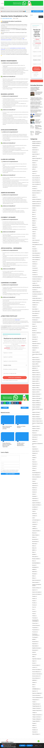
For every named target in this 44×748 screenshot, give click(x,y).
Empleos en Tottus (35, 426)
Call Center (34, 229)
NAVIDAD (34, 569)
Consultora (34, 289)
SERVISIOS (34, 680)
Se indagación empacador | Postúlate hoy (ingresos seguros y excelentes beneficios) (36, 107)
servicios (34, 667)
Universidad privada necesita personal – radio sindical (38, 93)
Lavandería (34, 524)
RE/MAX (33, 639)
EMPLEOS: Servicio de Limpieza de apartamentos (38, 115)
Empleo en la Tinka (35, 366)
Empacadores (34, 345)
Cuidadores (34, 304)
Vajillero (33, 725)
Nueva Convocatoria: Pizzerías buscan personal (7, 427)
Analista (33, 162)
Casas (33, 238)
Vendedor (34, 727)
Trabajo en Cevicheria (36, 708)
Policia (33, 613)
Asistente (34, 186)
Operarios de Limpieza (36, 592)
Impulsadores (34, 500)
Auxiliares (34, 197)
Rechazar (29, 745)
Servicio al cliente (35, 665)
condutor (34, 283)
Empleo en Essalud (35, 359)
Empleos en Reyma (35, 416)
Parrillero (34, 602)
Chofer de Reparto (35, 259)
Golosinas (34, 479)
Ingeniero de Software (36, 504)
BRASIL (33, 225)
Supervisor (34, 691)
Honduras (34, 489)
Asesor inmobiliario (35, 182)
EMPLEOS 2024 (35, 370)
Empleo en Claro (35, 357)
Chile (33, 246)
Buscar (41, 16)
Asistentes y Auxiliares (36, 190)
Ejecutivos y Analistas (36, 332)
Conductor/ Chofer (35, 281)
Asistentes (34, 188)
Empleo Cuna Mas (35, 352)
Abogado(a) (34, 147)
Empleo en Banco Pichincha (37, 354)
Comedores (34, 274)
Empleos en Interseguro (36, 398)
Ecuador (33, 326)
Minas (33, 552)
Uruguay (33, 723)
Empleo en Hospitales (36, 361)
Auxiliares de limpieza (36, 199)
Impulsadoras (34, 498)
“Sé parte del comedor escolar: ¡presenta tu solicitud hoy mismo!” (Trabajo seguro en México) (36, 98)
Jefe (33, 517)
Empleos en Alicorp (35, 376)
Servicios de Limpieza (36, 669)
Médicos (33, 537)
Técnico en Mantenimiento (37, 697)
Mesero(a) (34, 543)
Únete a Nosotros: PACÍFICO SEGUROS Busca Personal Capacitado (7, 445)
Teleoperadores (35, 699)
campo (33, 231)
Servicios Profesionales (36, 673)
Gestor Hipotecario (35, 474)
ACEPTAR (22, 745)
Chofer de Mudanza (35, 257)
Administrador (35, 149)
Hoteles (33, 494)
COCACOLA (34, 263)
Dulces (33, 324)
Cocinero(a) (34, 268)
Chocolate (34, 248)
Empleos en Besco (35, 383)
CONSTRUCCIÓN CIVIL (36, 287)
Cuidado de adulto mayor (36, 300)
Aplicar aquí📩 (17, 319)
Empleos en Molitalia (36, 404)
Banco (33, 214)
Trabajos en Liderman (36, 716)
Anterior (5, 407)
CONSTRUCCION (35, 285)
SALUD (33, 652)
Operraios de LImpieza (36, 594)
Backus (33, 212)
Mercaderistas (35, 541)
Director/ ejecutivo (35, 317)
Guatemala (34, 483)
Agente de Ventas (35, 154)
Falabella (34, 457)
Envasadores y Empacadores (37, 443)
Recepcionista (34, 641)
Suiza (33, 686)
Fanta (33, 459)
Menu (3, 8)
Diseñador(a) (34, 319)
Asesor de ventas (35, 177)
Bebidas (33, 220)
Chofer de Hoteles (35, 255)
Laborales (34, 522)
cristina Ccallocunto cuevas (7, 18)
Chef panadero (35, 242)
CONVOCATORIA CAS (36, 291)
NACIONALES (34, 567)
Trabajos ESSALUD (35, 721)
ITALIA (33, 511)
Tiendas (33, 701)
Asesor (33, 173)
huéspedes (34, 496)
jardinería (34, 513)
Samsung (34, 654)
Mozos (33, 560)
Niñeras (33, 578)
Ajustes (36, 745)
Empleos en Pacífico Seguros (37, 409)
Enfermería (34, 439)
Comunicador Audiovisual (37, 276)
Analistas (34, 164)
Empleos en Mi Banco (36, 402)
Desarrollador (34, 309)
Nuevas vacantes (35, 582)
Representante (35, 645)
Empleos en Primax (35, 412)
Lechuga (33, 526)
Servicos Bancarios (35, 678)
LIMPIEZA (34, 528)
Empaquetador (35, 347)
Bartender (34, 218)
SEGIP (33, 656)
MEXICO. (33, 550)
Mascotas (34, 532)
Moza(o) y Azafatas (35, 558)
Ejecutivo (34, 330)
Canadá (33, 235)
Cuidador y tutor (35, 302)
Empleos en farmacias (36, 394)
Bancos (33, 216)
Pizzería (33, 611)
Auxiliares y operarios (36, 201)
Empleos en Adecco (35, 374)
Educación (34, 328)
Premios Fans (34, 623)
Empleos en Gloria (35, 396)
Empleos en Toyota (35, 428)
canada (33, 233)
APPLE (33, 169)
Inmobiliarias (34, 507)
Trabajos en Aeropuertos (36, 714)
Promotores (34, 631)
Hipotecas (34, 487)
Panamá (33, 598)
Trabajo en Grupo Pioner (36, 710)
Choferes (34, 261)
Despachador (34, 315)
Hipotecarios (34, 485)
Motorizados (34, 556)
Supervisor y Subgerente (36, 693)
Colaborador (34, 270)
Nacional (33, 565)
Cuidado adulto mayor (36, 298)
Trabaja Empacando (35, 706)
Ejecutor (33, 334)
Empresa (33, 432)
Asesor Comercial (35, 175)
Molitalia (33, 554)
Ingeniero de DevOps (36, 502)
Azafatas (33, 210)
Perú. (33, 609)
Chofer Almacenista (35, 253)
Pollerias (34, 615)
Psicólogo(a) (34, 637)
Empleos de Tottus (35, 372)
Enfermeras (34, 437)
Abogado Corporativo (36, 141)
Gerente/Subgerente (36, 472)
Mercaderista (34, 539)
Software (34, 682)
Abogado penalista (35, 145)
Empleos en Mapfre (35, 400)
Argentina (34, 171)
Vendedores (34, 729)
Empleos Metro (35, 430)
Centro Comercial (35, 240)
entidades (34, 441)
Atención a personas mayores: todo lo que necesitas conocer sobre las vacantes (35, 111)
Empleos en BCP (35, 381)
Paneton (33, 600)
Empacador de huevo (36, 343)
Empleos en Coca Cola (36, 389)
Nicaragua (34, 573)
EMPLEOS (34, 368)
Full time (33, 468)
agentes (33, 156)
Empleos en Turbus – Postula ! (21, 427)
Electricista (34, 339)
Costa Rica (34, 296)
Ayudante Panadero (35, 205)
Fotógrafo (34, 466)
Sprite (33, 684)
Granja (33, 481)
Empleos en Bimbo (35, 385)
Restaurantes (34, 650)
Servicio (33, 663)
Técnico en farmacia (36, 695)
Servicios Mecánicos (36, 671)
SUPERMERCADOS (35, 688)
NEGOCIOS (34, 571)
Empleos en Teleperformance (37, 423)
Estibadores (34, 453)
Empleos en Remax (35, 414)
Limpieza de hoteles (35, 530)
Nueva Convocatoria (36, 580)
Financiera (34, 461)
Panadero (34, 596)
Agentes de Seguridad (36, 158)
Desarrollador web (35, 311)
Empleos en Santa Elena (36, 418)
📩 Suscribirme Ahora (37, 11)
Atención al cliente (35, 192)
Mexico (33, 545)
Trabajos (34, 712)
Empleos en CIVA (35, 387)
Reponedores (34, 643)
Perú (33, 607)
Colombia (34, 272)
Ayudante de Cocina (35, 203)
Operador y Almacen (36, 587)
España (33, 446)
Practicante (34, 617)
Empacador (34, 341)
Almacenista (34, 160)
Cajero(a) (34, 227)
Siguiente (24, 407)
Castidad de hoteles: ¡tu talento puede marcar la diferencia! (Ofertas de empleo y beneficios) (36, 102)
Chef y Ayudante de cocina (37, 244)
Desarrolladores (35, 313)
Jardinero (34, 515)
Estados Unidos (35, 451)
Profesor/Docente (35, 625)
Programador (34, 627)
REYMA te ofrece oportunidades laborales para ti (20, 444)
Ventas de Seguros (35, 734)
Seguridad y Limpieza (36, 658)
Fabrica (33, 455)
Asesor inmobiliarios (36, 184)
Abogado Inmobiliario (36, 143)
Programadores (35, 629)
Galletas (33, 470)
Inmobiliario (34, 509)
